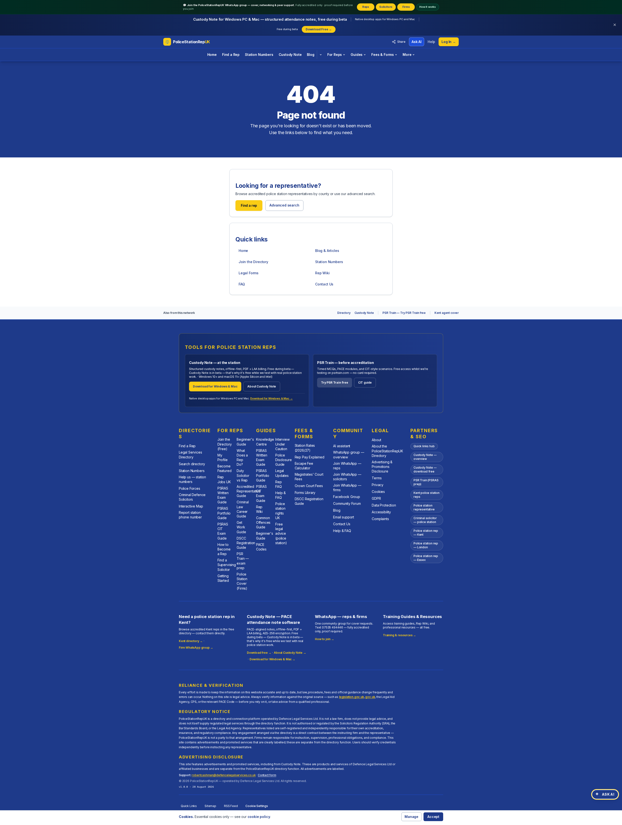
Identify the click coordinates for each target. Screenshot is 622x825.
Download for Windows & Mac (215, 386)
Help (431, 42)
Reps (365, 7)
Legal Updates (282, 473)
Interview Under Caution (282, 444)
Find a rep (249, 205)
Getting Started (223, 578)
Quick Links (189, 806)
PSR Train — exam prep (243, 561)
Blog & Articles (327, 251)
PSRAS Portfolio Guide (224, 513)
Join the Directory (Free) (224, 444)
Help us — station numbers (192, 479)
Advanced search (284, 205)
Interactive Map (191, 506)
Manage (411, 817)
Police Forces (189, 488)
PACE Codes (261, 546)
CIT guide (365, 382)
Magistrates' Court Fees (309, 476)
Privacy (377, 485)
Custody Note (290, 54)
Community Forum (347, 503)
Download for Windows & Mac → (271, 398)
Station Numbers (259, 54)
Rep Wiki (322, 273)
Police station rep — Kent (426, 532)
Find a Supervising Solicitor (226, 565)
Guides (357, 54)
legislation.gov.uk (351, 697)
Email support (343, 517)
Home (212, 54)
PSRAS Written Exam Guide (223, 495)
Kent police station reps (427, 494)
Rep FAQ (278, 484)
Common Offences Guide (263, 522)
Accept (433, 817)
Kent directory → (191, 641)
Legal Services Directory (190, 454)
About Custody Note (261, 386)
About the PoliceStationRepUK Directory (387, 451)
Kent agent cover (446, 313)
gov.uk (370, 697)
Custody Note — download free (425, 469)
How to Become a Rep (224, 549)
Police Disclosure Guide (283, 460)
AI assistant (341, 446)
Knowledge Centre (265, 441)
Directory (343, 313)
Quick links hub (424, 446)
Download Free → (319, 29)
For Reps (334, 54)
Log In (448, 42)
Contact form (267, 775)
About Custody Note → (290, 652)
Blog (310, 54)
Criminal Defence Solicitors (192, 497)
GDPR (376, 498)
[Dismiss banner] (614, 24)
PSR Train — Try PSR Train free (404, 313)
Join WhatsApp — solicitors (347, 476)
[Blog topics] (320, 54)
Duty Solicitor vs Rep (243, 475)
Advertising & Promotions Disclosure (382, 466)
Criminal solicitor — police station (425, 520)
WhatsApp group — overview (348, 454)
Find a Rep (231, 54)
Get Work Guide (241, 527)
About (376, 440)
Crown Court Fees (309, 486)
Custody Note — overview (425, 457)
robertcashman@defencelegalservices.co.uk (224, 775)
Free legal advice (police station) (281, 533)
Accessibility (381, 512)
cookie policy (259, 817)
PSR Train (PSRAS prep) (426, 482)
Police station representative (424, 507)
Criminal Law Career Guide (243, 509)
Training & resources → (399, 635)
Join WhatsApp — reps (347, 465)
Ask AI (417, 42)
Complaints (380, 519)
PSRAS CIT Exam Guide (222, 531)
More (407, 54)
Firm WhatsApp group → (196, 647)
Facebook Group (346, 497)
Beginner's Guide (245, 441)
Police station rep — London (426, 545)
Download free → (259, 652)
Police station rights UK (280, 511)
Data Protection (384, 505)
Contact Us (324, 284)
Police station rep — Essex (426, 558)
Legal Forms (249, 273)
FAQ (242, 284)
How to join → (324, 639)
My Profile (222, 457)
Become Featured (224, 468)
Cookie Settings (256, 806)
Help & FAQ (280, 495)
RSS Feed (231, 806)
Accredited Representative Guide (249, 491)
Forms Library (305, 492)
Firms (406, 7)
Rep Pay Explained (309, 457)
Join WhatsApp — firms (347, 487)
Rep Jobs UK (224, 479)
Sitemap (210, 806)
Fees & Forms (382, 54)
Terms (376, 478)
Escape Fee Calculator (304, 465)
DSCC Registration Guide (246, 543)
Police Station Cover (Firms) (242, 581)
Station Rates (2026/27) (305, 447)
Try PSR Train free (334, 382)
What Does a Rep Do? (242, 457)
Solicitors (385, 7)
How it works (427, 7)
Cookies (378, 492)
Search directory (192, 464)
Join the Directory (253, 262)
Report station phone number (190, 514)
